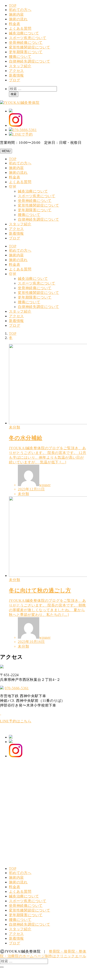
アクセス (16, 71)
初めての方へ (20, 10)
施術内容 (16, 14)
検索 (14, 94)
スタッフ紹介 (20, 66)
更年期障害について (26, 52)
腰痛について (20, 57)
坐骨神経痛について (26, 42)
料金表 (14, 24)
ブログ (14, 80)
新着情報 (16, 75)
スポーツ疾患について (27, 38)
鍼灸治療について (24, 33)
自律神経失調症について (29, 61)
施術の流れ (18, 19)
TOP (12, 5)
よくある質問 (20, 28)
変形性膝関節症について (29, 47)
